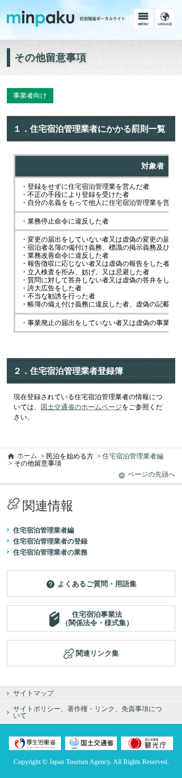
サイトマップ (33, 693)
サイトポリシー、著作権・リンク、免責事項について (87, 712)
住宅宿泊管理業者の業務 (50, 552)
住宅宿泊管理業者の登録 (50, 541)
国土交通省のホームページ (81, 407)
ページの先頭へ (150, 474)
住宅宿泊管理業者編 (43, 530)
